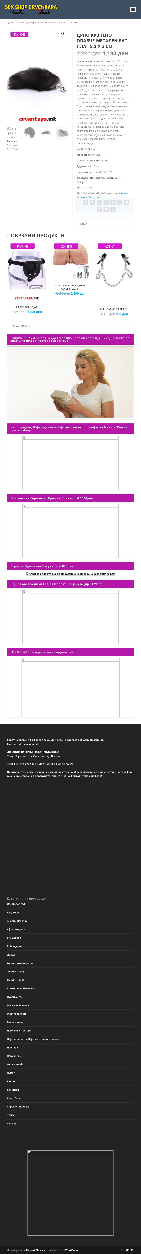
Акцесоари (13, 912)
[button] (63, 34)
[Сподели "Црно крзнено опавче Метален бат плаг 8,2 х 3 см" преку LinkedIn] (119, 202)
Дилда (11, 954)
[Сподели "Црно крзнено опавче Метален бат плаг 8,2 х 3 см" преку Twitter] (92, 202)
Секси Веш (13, 1098)
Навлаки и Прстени (19, 1030)
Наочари (12, 1047)
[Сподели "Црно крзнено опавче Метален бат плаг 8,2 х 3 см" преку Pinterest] (113, 202)
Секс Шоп (19, 22)
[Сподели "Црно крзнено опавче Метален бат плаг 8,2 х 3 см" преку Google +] (99, 202)
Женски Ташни (16, 971)
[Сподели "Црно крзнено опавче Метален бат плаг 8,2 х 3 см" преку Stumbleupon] (99, 209)
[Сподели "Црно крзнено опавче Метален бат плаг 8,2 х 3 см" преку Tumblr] (106, 202)
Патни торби (15, 1064)
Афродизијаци (16, 929)
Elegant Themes (35, 1250)
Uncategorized (16, 904)
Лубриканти (14, 997)
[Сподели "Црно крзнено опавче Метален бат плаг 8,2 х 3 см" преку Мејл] (106, 209)
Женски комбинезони (20, 963)
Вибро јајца (14, 946)
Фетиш (11, 1123)
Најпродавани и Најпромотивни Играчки (33, 1039)
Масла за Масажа (18, 1005)
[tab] (103, 224)
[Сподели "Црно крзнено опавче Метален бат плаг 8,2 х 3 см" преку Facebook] (85, 202)
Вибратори (14, 937)
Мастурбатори (16, 1013)
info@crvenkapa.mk (26, 744)
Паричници (14, 1056)
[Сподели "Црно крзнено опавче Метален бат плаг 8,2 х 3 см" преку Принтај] (113, 209)
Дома (10, 22)
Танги (10, 1115)
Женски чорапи (16, 980)
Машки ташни (16, 1022)
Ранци (11, 1081)
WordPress (71, 1250)
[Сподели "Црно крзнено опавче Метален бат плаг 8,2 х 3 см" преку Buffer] (126, 202)
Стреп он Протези (18, 1106)
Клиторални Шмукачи (21, 988)
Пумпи (11, 1072)
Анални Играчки (17, 921)
